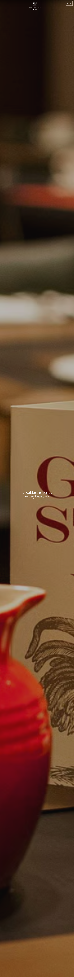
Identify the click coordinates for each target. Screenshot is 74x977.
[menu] (3, 3)
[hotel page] (34, 3)
